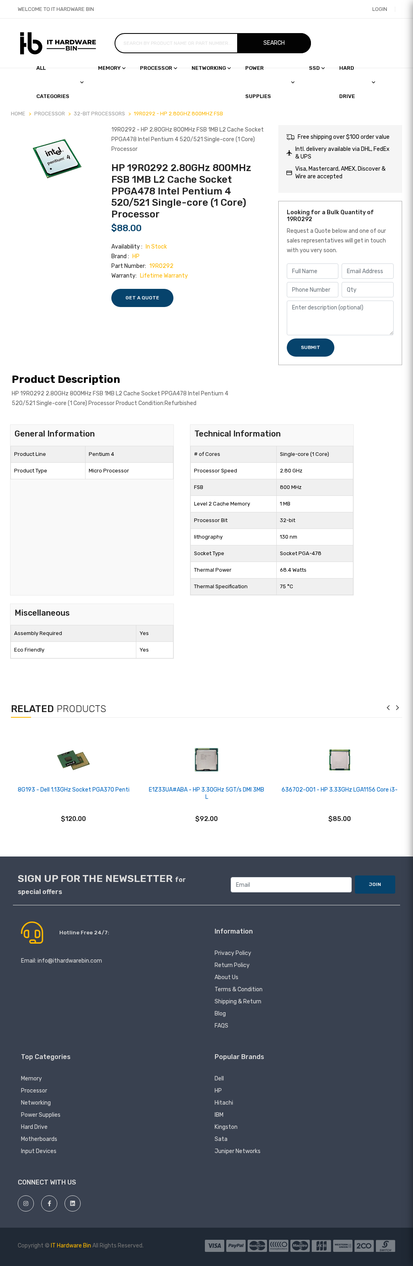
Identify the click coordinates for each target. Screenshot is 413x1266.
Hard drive (347, 82)
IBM (219, 1114)
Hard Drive (34, 1127)
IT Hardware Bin (71, 1245)
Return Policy (232, 965)
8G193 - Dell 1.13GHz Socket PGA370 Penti (73, 789)
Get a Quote (142, 298)
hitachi (224, 1102)
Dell (219, 1078)
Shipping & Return (238, 1001)
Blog (220, 1013)
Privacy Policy (233, 953)
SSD (314, 68)
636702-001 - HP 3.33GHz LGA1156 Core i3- (340, 789)
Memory (109, 68)
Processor (156, 68)
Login (379, 9)
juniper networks (238, 1151)
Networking (209, 68)
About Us (226, 977)
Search (274, 43)
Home (18, 114)
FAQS (221, 1025)
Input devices (38, 1151)
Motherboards (39, 1139)
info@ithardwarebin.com (70, 960)
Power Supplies (258, 82)
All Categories (52, 82)
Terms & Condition (239, 989)
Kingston (226, 1127)
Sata (221, 1139)
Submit (310, 347)
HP (218, 1090)
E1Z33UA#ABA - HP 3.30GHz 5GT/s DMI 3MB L (206, 793)
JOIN (375, 884)
